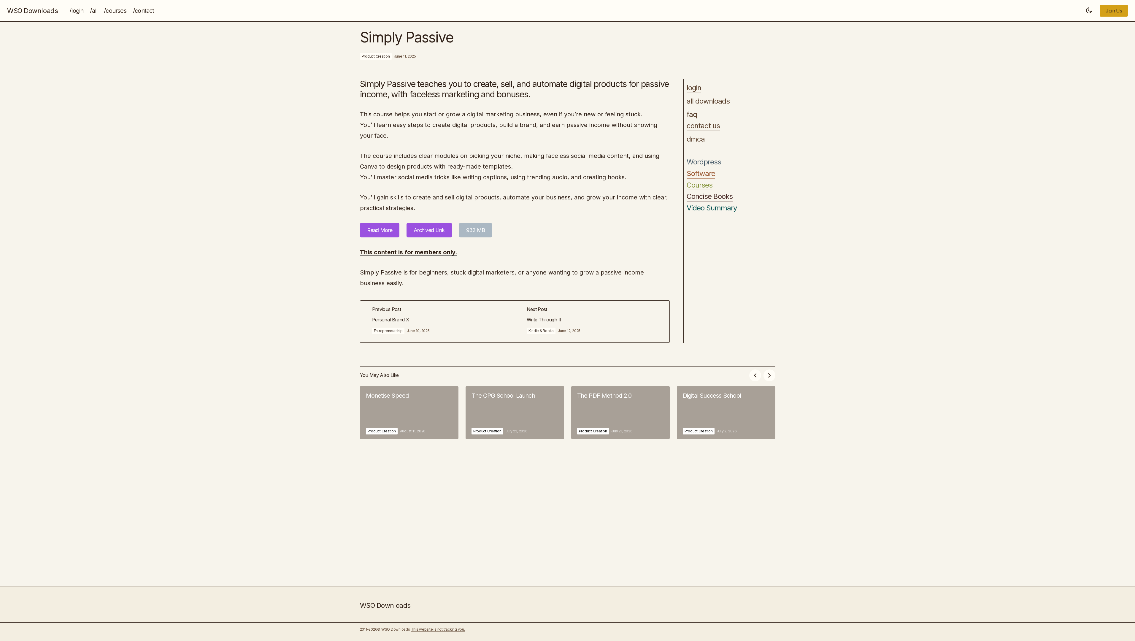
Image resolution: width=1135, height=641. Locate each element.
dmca (696, 139)
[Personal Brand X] (437, 321)
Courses (699, 185)
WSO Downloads (32, 11)
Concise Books (710, 196)
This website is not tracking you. (438, 629)
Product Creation (376, 56)
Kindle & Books (541, 331)
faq (692, 114)
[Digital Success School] (726, 412)
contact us (703, 126)
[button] (1089, 10)
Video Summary (712, 208)
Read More (380, 230)
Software (701, 173)
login (694, 88)
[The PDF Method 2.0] (620, 412)
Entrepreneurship (388, 331)
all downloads (708, 101)
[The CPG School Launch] (515, 412)
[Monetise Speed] (409, 412)
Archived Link (429, 230)
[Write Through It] (592, 321)
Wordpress (704, 162)
